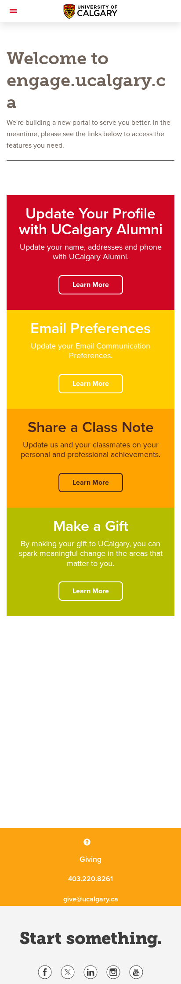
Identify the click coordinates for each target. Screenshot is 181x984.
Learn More (90, 284)
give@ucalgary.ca (90, 899)
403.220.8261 (90, 879)
